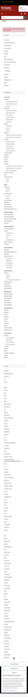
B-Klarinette (6, 186)
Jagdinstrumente (8, 152)
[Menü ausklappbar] (2, 13)
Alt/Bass (8, 130)
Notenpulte (9, 258)
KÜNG (5, 521)
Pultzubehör (9, 265)
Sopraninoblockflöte (11, 110)
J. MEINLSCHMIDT (8, 485)
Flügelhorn (6, 157)
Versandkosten (7, 45)
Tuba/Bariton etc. (10, 239)
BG (4, 409)
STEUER (6, 613)
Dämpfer (6, 230)
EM (5, 437)
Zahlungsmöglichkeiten (9, 42)
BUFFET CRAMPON (8, 417)
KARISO (6, 502)
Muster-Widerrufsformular (10, 62)
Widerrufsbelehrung (8, 59)
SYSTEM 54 (6, 618)
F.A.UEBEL (6, 445)
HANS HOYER (7, 474)
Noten (5, 82)
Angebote (6, 99)
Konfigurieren (14, 668)
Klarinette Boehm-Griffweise (13, 137)
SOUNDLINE (7, 610)
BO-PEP (6, 412)
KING (5, 505)
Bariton (5, 325)
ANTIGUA (6, 370)
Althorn (5, 321)
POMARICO (6, 580)
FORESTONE (7, 453)
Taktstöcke (6, 254)
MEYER (5, 538)
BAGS (5, 398)
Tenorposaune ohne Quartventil (14, 165)
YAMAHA (6, 651)
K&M (5, 499)
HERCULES (6, 480)
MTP (5, 549)
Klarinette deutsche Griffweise (14, 135)
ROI (5, 596)
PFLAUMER (6, 574)
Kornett (6, 159)
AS (4, 379)
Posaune (6, 163)
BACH (5, 395)
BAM (5, 401)
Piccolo (8, 128)
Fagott (5, 350)
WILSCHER (6, 643)
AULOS (5, 381)
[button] (21, 13)
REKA (5, 591)
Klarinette (6, 132)
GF (4, 466)
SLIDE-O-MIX (7, 607)
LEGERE (6, 530)
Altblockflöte (9, 114)
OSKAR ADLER (7, 563)
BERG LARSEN (7, 404)
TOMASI (6, 624)
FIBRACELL (6, 448)
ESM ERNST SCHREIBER (9, 442)
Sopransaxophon (10, 143)
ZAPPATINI (6, 657)
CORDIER (6, 426)
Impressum (5, 690)
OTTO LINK (6, 566)
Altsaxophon (9, 146)
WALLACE (6, 640)
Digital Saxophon (10, 141)
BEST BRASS (7, 406)
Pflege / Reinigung (8, 242)
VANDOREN (6, 635)
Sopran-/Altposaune (11, 170)
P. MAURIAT (6, 568)
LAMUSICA (6, 527)
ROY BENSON (7, 602)
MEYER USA (7, 541)
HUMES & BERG (7, 483)
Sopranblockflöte (10, 112)
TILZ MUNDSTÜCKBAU (9, 621)
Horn (7, 237)
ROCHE (5, 593)
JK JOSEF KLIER (8, 488)
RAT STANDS (7, 585)
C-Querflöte (9, 126)
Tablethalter (9, 267)
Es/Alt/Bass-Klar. (8, 193)
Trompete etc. (9, 233)
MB (5, 535)
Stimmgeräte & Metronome (10, 251)
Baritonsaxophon (10, 150)
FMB (5, 451)
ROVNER (6, 599)
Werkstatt (6, 74)
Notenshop (7, 71)
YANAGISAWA (7, 654)
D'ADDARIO (6, 429)
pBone (7, 179)
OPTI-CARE (6, 560)
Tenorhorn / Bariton (8, 172)
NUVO (7, 181)
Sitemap (6, 51)
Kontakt (6, 53)
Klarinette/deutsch (8, 293)
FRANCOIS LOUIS (8, 456)
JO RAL (6, 491)
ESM (5, 440)
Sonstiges (6, 223)
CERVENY (6, 420)
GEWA (5, 463)
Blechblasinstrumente (12, 101)
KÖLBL (5, 510)
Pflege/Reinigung (8, 220)
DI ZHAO (6, 434)
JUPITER (6, 494)
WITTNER (6, 646)
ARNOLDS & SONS (8, 373)
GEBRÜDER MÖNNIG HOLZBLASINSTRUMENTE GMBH (12, 460)
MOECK (6, 544)
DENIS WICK (7, 431)
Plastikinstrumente (8, 176)
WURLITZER (7, 649)
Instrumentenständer (9, 216)
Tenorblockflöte (10, 117)
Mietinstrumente (8, 79)
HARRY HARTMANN (8, 477)
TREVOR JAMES (8, 627)
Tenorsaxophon (10, 148)
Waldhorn (6, 161)
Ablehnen (14, 672)
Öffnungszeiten (7, 48)
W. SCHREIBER (7, 638)
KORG (5, 513)
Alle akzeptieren (14, 664)
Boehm (8, 191)
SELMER (6, 604)
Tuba (5, 174)
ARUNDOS (6, 376)
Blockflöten (6, 108)
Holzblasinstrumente (11, 103)
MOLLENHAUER (8, 546)
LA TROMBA (7, 524)
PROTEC (6, 582)
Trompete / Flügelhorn (9, 353)
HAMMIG (6, 472)
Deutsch (8, 189)
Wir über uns (7, 39)
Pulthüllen (9, 260)
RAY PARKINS (7, 588)
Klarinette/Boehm (8, 296)
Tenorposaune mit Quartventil (14, 168)
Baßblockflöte (9, 119)
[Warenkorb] (25, 13)
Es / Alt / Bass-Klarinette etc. (13, 279)
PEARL (5, 571)
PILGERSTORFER (8, 577)
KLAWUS (6, 508)
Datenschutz (12, 690)
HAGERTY (6, 469)
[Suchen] (25, 17)
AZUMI (5, 387)
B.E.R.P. (6, 390)
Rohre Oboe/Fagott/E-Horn (10, 208)
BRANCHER (6, 415)
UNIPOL (6, 632)
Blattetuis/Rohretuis (8, 214)
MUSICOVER (7, 552)
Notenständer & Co (8, 256)
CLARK (5, 423)
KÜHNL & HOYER (8, 516)
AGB (5, 56)
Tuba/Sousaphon (8, 327)
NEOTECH (6, 555)
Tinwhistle (8, 121)
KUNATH (6, 519)
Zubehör (8, 106)
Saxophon (6, 139)
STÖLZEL (6, 616)
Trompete (6, 155)
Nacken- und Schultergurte (10, 218)
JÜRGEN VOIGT (7, 497)
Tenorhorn (6, 323)
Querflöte (6, 123)
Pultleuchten (9, 262)
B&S (5, 393)
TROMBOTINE (7, 629)
